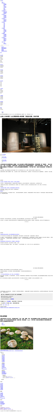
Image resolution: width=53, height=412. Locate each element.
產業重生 (1, 71)
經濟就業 (5, 4)
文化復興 (5, 15)
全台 (1, 81)
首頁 (2, 111)
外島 (4, 27)
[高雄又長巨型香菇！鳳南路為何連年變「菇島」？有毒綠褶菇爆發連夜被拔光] (26, 338)
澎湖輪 (2, 50)
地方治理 (1, 55)
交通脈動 (3, 33)
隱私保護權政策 (2, 403)
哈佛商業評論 (4, 367)
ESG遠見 (3, 365)
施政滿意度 (5, 11)
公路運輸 (1, 97)
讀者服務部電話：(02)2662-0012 (5, 407)
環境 (1, 89)
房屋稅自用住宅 (3, 47)
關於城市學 (3, 371)
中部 (4, 24)
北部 (4, 23)
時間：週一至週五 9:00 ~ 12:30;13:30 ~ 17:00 (6, 409)
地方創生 (3, 14)
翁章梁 (2, 49)
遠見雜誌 (3, 364)
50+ (2, 368)
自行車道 (5, 36)
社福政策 (5, 6)
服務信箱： (2, 408)
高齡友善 (5, 17)
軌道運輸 (5, 34)
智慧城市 (3, 18)
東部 (4, 26)
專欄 (1, 108)
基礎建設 (5, 40)
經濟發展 (3, 37)
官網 (2, 323)
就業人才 (5, 39)
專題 (1, 107)
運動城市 (5, 13)
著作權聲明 (3, 372)
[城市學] (1, 0)
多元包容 (5, 31)
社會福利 (5, 30)
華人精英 (1, 394)
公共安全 (5, 7)
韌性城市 (1, 90)
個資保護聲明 (2, 404)
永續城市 (3, 28)
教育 (4, 5)
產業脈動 (5, 38)
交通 (4, 9)
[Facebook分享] (4, 157)
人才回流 (1, 72)
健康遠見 (3, 366)
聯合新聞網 (4, 154)
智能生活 (5, 20)
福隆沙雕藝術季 (3, 48)
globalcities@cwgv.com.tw (7, 408)
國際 (4, 32)
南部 (4, 25)
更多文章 (3, 324)
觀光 (4, 8)
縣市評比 (1, 64)
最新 (2, 2)
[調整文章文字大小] (2, 162)
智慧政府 (5, 21)
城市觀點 (5, 43)
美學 (2, 112)
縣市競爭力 (5, 12)
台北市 (2, 46)
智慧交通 (5, 19)
